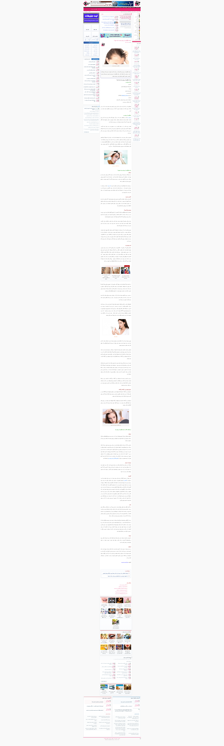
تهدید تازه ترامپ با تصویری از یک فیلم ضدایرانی (89, 109)
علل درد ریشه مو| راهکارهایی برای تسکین (108, 27)
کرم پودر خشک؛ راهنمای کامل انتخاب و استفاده (137, 73)
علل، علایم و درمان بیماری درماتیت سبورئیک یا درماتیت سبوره (106, 672)
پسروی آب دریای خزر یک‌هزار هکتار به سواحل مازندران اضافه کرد (120, 717)
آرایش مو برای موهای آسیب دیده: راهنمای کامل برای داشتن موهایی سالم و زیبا (136, 139)
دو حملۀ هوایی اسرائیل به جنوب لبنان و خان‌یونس (93, 115)
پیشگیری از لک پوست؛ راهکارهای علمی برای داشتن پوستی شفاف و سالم (136, 66)
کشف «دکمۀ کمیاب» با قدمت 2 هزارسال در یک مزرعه (104, 723)
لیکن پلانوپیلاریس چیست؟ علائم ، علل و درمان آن (90, 92)
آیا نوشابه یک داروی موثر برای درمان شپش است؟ (89, 95)
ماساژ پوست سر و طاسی (122, 586)
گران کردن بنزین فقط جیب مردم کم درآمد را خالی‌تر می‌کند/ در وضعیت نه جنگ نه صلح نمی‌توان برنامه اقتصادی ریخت (119, 724)
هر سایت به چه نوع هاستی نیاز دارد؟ (94, 111)
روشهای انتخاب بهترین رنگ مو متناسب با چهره (90, 101)
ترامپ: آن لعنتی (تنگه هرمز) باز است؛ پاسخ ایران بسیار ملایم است (133, 734)
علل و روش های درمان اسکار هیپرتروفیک (123, 669)
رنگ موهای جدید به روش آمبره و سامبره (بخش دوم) (89, 81)
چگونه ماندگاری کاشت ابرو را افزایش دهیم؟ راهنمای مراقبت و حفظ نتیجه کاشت (107, 23)
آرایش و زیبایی (138, 11)
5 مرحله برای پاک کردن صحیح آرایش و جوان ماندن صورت (122, 672)
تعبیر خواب (85, 39)
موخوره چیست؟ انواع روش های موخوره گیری (108, 20)
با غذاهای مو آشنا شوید (92, 72)
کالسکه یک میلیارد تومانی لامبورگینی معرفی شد (91, 723)
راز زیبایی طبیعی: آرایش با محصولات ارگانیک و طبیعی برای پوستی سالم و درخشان (136, 132)
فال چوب (93, 39)
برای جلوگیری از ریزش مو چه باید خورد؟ (122, 40)
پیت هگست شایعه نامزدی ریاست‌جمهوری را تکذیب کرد (132, 721)
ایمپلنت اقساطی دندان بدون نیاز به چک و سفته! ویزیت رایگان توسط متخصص (115, 573)
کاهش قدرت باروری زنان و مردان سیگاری (93, 127)
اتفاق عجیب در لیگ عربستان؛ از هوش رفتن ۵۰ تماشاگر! (91, 726)
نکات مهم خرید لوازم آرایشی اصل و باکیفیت (106, 675)
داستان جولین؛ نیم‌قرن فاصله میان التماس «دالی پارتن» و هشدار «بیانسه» (104, 717)
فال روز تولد (89, 39)
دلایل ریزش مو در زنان (123, 584)
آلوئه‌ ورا (125, 480)
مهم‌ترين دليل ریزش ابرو (92, 61)
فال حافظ (95, 29)
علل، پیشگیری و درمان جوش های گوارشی (122, 664)
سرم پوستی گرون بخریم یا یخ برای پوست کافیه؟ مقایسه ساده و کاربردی (136, 101)
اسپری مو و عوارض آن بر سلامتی (121, 590)
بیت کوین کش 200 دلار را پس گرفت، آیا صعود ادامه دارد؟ (91, 125)
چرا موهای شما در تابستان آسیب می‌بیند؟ (136, 59)
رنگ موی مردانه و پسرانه (108, 669)
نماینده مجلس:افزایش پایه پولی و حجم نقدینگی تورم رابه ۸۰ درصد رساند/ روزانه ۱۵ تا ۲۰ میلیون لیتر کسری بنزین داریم (91, 113)
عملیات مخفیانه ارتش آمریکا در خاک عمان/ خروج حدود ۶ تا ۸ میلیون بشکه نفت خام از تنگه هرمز (91, 129)
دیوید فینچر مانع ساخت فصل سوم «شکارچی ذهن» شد (91, 717)
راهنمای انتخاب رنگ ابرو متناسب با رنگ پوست (122, 678)
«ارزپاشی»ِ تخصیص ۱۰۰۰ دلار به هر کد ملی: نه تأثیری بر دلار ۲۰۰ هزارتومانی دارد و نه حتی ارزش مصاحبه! (132, 717)
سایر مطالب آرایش (104, 681)
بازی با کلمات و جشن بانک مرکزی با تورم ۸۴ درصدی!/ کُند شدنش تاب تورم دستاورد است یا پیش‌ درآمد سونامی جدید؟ (132, 724)
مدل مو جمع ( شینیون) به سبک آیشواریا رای (89, 86)
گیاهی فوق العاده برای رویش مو (91, 78)
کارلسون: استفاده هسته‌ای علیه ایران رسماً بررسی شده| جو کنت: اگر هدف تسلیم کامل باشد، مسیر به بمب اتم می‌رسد (91, 120)
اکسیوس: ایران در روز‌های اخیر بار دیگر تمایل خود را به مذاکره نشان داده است (120, 721)
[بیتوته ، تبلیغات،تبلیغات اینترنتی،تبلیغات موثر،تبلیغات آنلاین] (101, 3)
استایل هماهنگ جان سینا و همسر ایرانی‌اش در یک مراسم (94, 710)
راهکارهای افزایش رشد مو (91, 64)
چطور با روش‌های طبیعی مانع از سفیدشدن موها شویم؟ (89, 67)
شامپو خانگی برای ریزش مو (113, 458)
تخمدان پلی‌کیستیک (124, 95)
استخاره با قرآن (95, 36)
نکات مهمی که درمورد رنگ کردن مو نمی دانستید (90, 75)
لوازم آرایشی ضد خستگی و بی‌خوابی (106, 666)
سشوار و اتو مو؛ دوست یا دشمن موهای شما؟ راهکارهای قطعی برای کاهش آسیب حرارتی (137, 124)
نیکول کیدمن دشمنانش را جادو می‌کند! (94, 123)
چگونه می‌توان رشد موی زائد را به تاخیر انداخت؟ (106, 664)
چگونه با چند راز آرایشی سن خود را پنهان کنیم (122, 666)
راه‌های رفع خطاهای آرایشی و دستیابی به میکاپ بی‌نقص (136, 80)
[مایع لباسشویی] (116, 35)
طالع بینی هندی (97, 39)
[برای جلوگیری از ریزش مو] (116, 56)
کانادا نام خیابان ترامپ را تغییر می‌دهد (126, 701)
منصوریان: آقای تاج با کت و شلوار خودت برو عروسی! (104, 729)
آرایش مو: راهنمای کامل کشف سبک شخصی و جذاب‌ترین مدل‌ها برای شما (136, 94)
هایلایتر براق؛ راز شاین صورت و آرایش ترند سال (136, 116)
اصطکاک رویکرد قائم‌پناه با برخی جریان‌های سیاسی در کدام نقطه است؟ (132, 729)
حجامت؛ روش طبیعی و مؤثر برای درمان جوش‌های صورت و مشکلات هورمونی (136, 52)
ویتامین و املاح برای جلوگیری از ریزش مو (120, 588)
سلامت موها (134, 11)
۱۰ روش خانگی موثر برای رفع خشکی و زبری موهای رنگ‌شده (136, 109)
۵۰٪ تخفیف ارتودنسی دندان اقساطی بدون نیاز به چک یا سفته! (118, 576)
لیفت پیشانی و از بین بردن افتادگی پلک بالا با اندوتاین (122, 675)
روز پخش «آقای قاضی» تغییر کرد (105, 719)
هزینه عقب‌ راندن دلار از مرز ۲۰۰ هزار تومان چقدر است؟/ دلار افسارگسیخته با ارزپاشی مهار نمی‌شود (120, 733)
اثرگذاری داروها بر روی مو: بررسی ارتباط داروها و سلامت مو (89, 89)
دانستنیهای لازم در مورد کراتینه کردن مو (108, 16)
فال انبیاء (87, 29)
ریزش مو (129, 117)
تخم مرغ (109, 185)
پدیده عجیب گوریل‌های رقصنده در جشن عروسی (91, 720)
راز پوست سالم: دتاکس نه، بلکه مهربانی (136, 86)
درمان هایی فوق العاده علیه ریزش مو (120, 593)
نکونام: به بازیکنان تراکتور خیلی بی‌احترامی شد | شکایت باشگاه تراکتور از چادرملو (90, 729)
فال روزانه (87, 36)
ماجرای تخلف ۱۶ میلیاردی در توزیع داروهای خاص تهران (92, 117)
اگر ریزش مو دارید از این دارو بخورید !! (120, 591)
